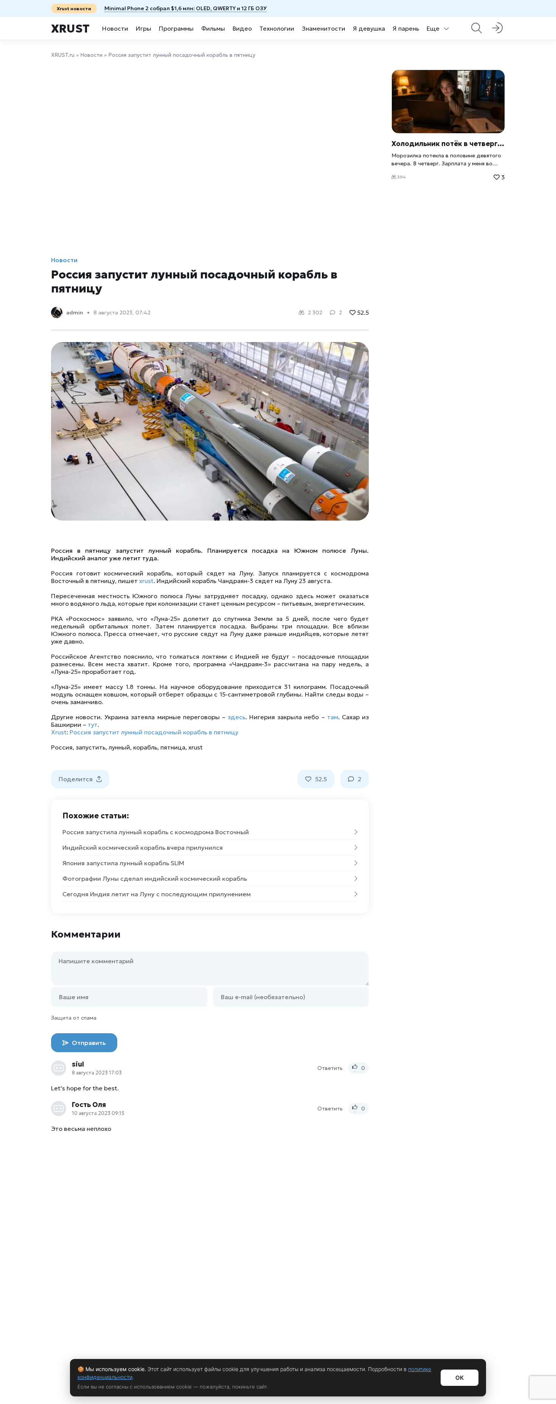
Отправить (88, 1042)
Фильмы (213, 28)
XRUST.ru (63, 54)
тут (93, 724)
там (332, 717)
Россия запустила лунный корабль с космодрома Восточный (155, 832)
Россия (62, 747)
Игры (143, 28)
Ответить (330, 1068)
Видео (242, 28)
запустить (91, 747)
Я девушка (369, 28)
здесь (236, 717)
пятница (172, 747)
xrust (146, 581)
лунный (119, 747)
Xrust (70, 29)
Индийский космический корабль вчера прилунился (142, 847)
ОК (459, 1377)
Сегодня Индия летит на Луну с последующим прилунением (156, 894)
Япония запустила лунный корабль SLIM (123, 863)
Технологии (276, 28)
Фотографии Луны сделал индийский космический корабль (154, 878)
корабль (145, 747)
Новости (115, 28)
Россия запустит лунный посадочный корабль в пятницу (154, 732)
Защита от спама (73, 1017)
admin (74, 312)
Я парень (406, 28)
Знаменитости (323, 28)
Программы (176, 28)
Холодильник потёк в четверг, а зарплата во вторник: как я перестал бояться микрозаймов (448, 143)
